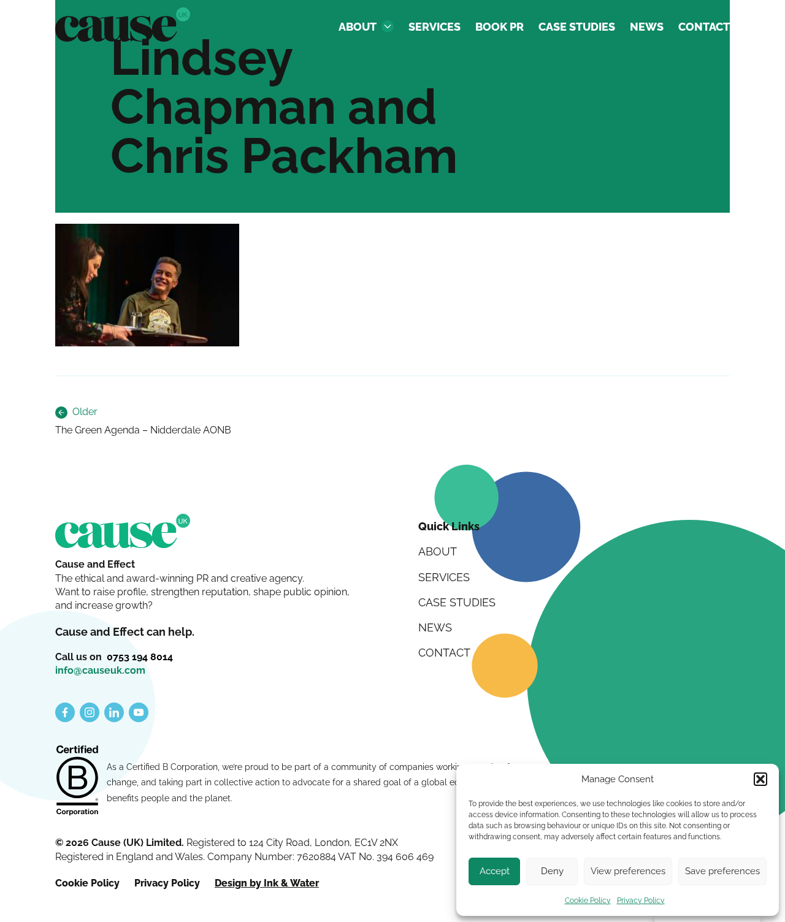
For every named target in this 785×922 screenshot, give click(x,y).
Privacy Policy (641, 900)
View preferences (628, 871)
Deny (552, 871)
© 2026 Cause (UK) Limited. (120, 842)
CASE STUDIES (576, 26)
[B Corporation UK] (77, 781)
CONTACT (704, 26)
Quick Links (449, 526)
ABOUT (358, 26)
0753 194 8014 (140, 657)
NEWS (647, 26)
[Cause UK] (122, 24)
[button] (760, 779)
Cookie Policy (588, 900)
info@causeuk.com (100, 670)
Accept (495, 871)
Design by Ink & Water (267, 883)
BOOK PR (499, 26)
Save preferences (722, 871)
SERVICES (434, 26)
